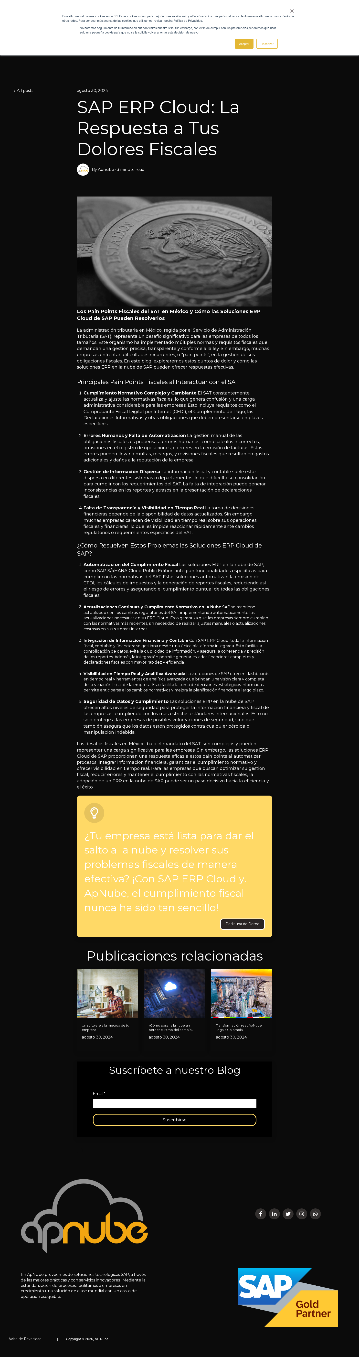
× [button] (292, 9)
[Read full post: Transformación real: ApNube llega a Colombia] (241, 993)
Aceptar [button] (244, 44)
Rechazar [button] (267, 44)
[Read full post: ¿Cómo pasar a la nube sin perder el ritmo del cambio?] (174, 993)
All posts (25, 90)
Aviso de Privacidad (25, 1339)
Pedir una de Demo (242, 924)
